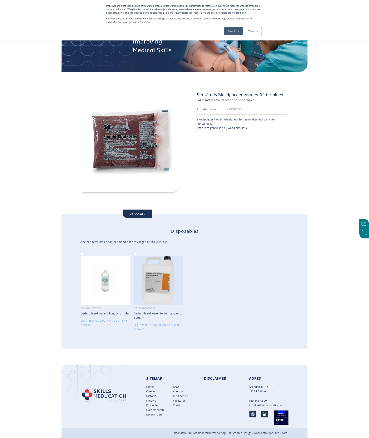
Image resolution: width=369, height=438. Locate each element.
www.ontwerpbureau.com (270, 433)
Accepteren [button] (233, 31)
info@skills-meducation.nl (266, 405)
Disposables (137, 213)
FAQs (176, 387)
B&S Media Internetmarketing (206, 433)
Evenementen (155, 410)
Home (150, 387)
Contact (178, 405)
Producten (153, 405)
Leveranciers (154, 414)
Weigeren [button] (253, 31)
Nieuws (151, 400)
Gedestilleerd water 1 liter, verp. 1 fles (105, 313)
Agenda (178, 391)
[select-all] (159, 241)
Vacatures (179, 400)
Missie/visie (180, 396)
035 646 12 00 (258, 400)
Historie (151, 396)
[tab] (137, 213)
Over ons (152, 391)
